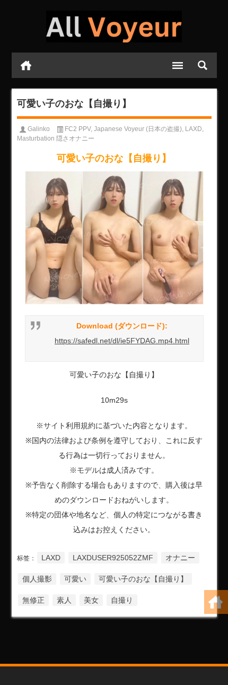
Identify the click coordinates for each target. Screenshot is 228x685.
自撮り (122, 600)
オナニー (180, 557)
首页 (26, 65)
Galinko (39, 129)
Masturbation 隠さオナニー (55, 138)
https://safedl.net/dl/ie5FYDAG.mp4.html (122, 340)
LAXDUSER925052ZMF (113, 557)
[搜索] (202, 65)
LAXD (193, 129)
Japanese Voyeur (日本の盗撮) (138, 129)
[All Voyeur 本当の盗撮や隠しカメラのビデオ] (114, 26)
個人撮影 (37, 579)
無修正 (33, 600)
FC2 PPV (78, 129)
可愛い (75, 579)
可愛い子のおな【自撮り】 (143, 579)
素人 (64, 600)
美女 (91, 600)
